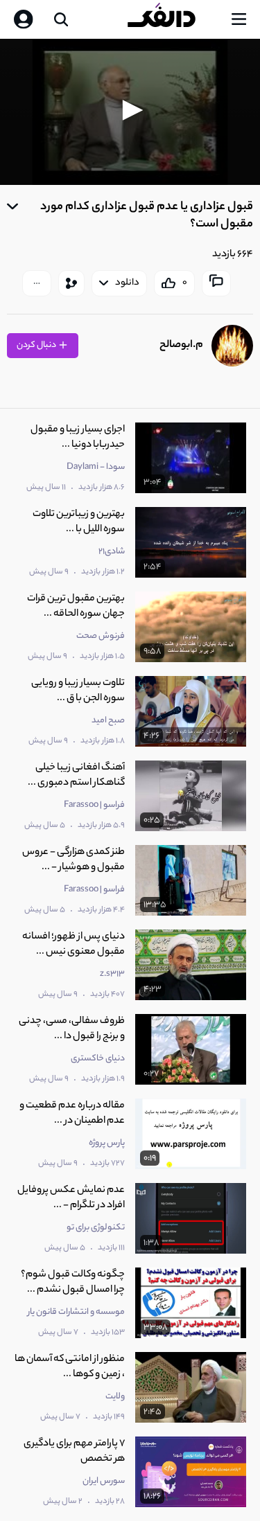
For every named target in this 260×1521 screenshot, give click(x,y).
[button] (130, 110)
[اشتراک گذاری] (71, 283)
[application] (130, 112)
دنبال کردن (37, 345)
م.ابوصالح (181, 345)
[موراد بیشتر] (36, 283)
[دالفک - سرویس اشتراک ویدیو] (173, 19)
